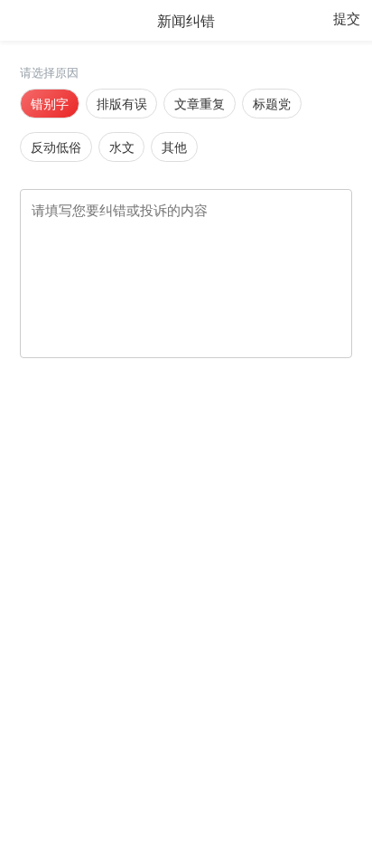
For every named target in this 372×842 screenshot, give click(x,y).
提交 (346, 18)
